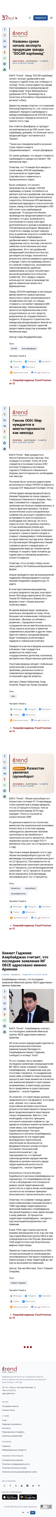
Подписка (6, 1446)
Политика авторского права (14, 1468)
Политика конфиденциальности (16, 1464)
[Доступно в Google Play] (28, 1497)
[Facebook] (10, 1485)
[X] (16, 1485)
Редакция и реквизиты (12, 1424)
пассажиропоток (18, 894)
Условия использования (12, 1460)
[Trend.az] (9, 17)
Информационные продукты (14, 1450)
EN (23, 1512)
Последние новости (10, 1406)
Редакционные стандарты (13, 1432)
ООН (13, 696)
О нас (4, 1420)
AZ (28, 1512)
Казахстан (15, 888)
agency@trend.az (8, 1393)
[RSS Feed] (38, 1485)
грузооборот (30, 888)
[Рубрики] (51, 17)
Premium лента (8, 1410)
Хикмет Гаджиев (18, 1283)
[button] (4, 29)
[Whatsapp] (4, 1485)
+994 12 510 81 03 (8, 1390)
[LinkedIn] (33, 1485)
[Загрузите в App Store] (10, 1497)
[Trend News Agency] (9, 1369)
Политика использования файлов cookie (19, 1472)
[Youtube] (21, 1485)
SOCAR (14, 348)
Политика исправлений (12, 1436)
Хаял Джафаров (29, 348)
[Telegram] (27, 1485)
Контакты (6, 1428)
